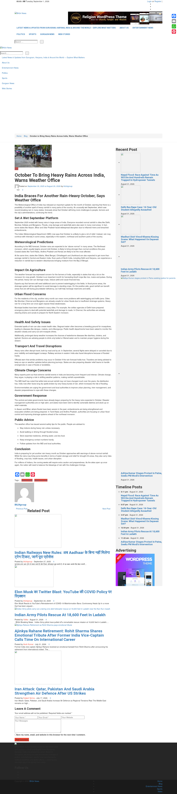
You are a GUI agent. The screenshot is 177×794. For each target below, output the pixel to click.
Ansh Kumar (28, 644)
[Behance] (20, 774)
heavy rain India (40, 480)
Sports (32, 34)
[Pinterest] (173, 31)
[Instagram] (153, 6)
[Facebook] (153, 4)
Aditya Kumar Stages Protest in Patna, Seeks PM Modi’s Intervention (141, 474)
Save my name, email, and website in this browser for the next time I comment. (51, 734)
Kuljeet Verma (29, 698)
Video (160, 791)
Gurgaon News (47, 34)
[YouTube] (153, 9)
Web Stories (64, 34)
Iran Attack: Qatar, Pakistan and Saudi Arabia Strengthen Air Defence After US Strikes (54, 691)
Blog (25, 136)
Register (157, 1)
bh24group (67, 186)
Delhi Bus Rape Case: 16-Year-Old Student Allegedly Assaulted (138, 208)
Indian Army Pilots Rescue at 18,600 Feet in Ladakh (60, 615)
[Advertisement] (88, 114)
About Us (124, 28)
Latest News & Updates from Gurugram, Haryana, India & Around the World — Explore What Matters (66, 28)
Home (19, 136)
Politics (21, 34)
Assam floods (27, 480)
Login (149, 1)
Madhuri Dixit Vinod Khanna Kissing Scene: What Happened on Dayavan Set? (140, 239)
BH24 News (34, 781)
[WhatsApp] (173, 26)
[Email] (173, 21)
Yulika (25, 619)
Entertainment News (143, 28)
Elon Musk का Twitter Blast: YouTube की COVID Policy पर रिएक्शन (63, 594)
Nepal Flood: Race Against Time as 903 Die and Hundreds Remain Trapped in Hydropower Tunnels (139, 177)
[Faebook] (20, 772)
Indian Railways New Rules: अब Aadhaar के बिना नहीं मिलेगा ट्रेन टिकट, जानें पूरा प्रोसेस (62, 554)
